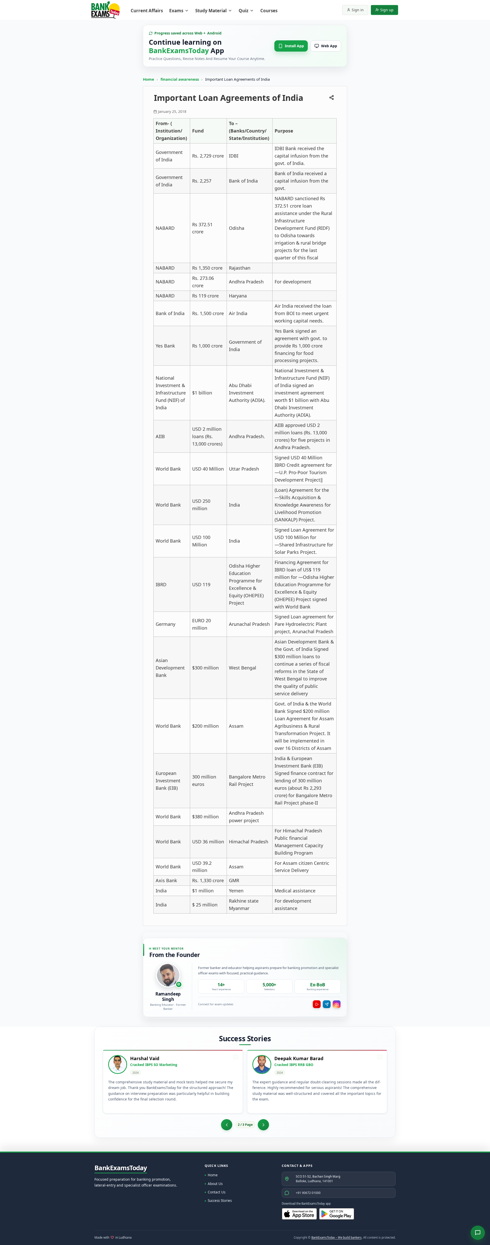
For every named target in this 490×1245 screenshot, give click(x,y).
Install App (294, 45)
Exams (176, 11)
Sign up (387, 9)
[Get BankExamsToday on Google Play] (336, 1214)
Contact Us (216, 1192)
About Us (215, 1183)
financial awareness (180, 79)
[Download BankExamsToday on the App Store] (299, 1214)
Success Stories (220, 1200)
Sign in (358, 9)
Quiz (243, 11)
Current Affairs (147, 11)
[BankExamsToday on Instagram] (337, 1004)
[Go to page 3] (263, 1124)
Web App (329, 45)
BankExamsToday (120, 1168)
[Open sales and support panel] (478, 1233)
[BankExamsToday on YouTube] (317, 1004)
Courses (268, 11)
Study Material (211, 11)
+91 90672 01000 (308, 1193)
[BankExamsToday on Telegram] (327, 1004)
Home (148, 79)
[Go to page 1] (226, 1124)
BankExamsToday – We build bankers (336, 1237)
